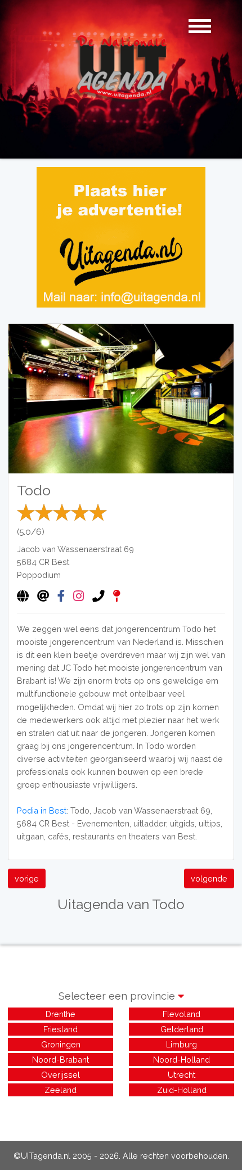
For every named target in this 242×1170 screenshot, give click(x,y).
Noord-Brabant (60, 1059)
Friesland (60, 1029)
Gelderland (181, 1029)
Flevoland (181, 1014)
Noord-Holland (181, 1059)
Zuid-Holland (182, 1090)
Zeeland (60, 1090)
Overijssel (60, 1074)
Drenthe (60, 1014)
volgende (209, 878)
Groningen (60, 1044)
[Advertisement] (121, 1113)
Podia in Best (41, 810)
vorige (27, 878)
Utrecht (181, 1074)
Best (60, 562)
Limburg (181, 1044)
